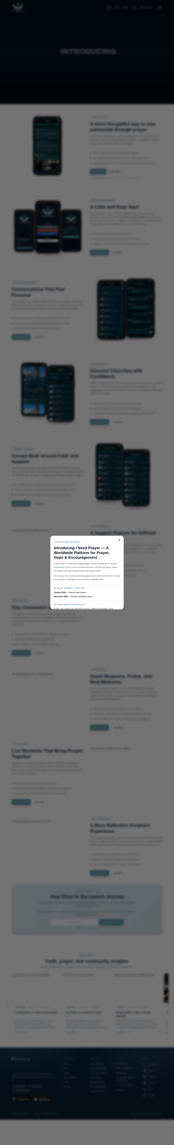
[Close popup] (119, 540)
